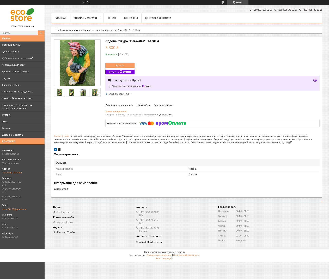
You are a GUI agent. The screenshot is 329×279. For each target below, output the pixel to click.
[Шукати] (41, 32)
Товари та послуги (70, 30)
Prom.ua (181, 252)
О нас (5, 121)
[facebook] (55, 150)
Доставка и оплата (12, 134)
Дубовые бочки (10, 51)
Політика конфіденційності (186, 255)
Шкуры (6, 78)
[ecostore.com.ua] (22, 16)
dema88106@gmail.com (14, 209)
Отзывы (6, 128)
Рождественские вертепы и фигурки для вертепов (17, 106)
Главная (60, 18)
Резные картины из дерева (17, 91)
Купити (120, 65)
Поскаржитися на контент (159, 255)
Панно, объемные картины (17, 98)
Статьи (6, 114)
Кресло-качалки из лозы (15, 71)
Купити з (114, 71)
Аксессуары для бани (13, 64)
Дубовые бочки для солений (17, 58)
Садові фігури (90, 30)
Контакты (131, 18)
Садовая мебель (11, 84)
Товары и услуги (85, 18)
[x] (59, 150)
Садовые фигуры (11, 44)
